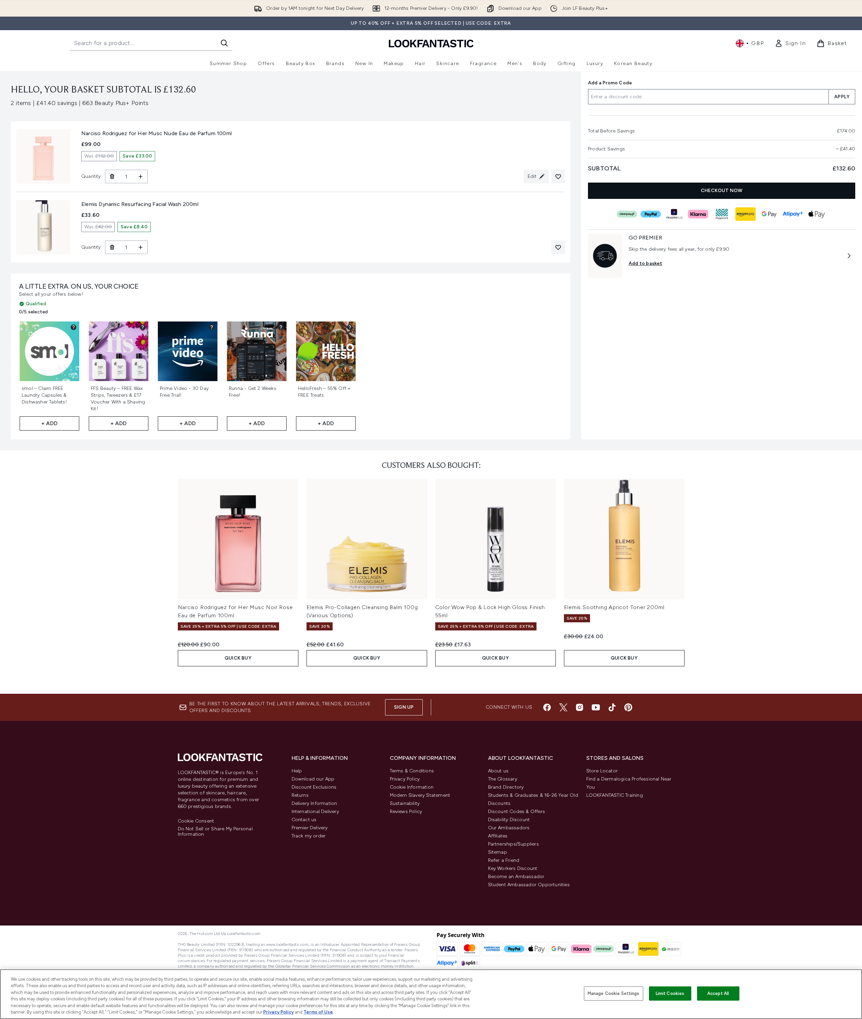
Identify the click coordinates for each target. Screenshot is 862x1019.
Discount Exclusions (314, 787)
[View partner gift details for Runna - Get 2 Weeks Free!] (281, 327)
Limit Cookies (670, 993)
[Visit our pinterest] (628, 707)
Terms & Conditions (412, 771)
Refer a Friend (504, 860)
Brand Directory (506, 787)
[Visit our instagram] (579, 707)
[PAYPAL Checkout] (650, 214)
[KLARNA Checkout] (697, 214)
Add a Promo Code (610, 83)
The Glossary (502, 779)
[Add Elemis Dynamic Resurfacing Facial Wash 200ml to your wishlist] (558, 247)
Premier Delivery (310, 828)
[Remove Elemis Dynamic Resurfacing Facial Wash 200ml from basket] (112, 247)
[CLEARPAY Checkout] (626, 214)
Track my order (309, 836)
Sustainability (405, 803)
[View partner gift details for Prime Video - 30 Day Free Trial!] (212, 327)
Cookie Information (412, 787)
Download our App (313, 779)
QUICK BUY (238, 658)
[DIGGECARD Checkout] (721, 214)
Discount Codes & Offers (516, 811)
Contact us (304, 820)
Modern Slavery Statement (420, 795)
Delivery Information (314, 803)
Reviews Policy (406, 811)
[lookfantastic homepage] (431, 43)
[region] (431, 994)
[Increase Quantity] (141, 176)
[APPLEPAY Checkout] (816, 214)
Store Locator (602, 771)
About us (498, 771)
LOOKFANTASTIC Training (614, 795)
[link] (790, 43)
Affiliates (498, 836)
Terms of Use (318, 1012)
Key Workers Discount (513, 868)
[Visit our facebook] (547, 707)
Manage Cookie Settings (613, 993)
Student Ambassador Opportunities (529, 885)
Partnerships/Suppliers (513, 844)
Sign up (404, 707)
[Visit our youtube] (596, 707)
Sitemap (497, 852)
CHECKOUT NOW (721, 190)
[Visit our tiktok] (612, 707)
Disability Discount (509, 820)
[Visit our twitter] (563, 707)
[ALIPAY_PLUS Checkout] (792, 214)
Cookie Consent (196, 821)
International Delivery (315, 811)
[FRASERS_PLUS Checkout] (674, 214)
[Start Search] (224, 43)
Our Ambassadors (509, 828)
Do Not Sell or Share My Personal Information (215, 831)
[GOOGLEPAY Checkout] (768, 214)
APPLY (841, 97)
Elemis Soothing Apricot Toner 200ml (614, 607)
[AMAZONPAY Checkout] (745, 214)
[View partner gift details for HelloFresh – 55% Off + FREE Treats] (350, 327)
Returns (300, 795)
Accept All (718, 993)
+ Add (49, 423)
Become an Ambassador (516, 876)
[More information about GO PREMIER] (849, 256)
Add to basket (646, 263)
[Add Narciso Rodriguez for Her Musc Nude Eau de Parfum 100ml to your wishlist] (558, 176)
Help (297, 771)
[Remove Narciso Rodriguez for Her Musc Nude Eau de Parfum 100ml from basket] (112, 176)
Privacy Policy (405, 779)
